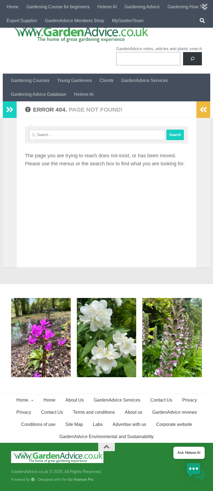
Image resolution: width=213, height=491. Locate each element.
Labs (98, 424)
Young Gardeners (74, 80)
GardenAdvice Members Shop (74, 20)
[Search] (192, 58)
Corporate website (174, 424)
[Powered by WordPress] (33, 479)
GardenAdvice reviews (174, 412)
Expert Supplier (22, 20)
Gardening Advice (142, 6)
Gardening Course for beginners (58, 6)
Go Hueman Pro (80, 479)
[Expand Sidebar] (10, 109)
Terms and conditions (94, 412)
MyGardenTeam (127, 20)
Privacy (189, 400)
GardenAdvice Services (144, 80)
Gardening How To (186, 6)
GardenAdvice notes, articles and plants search (159, 48)
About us (133, 412)
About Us (74, 400)
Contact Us (161, 400)
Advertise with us (129, 424)
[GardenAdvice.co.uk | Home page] (80, 34)
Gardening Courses (30, 80)
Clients (106, 80)
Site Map (74, 424)
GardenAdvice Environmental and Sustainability (106, 436)
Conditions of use (38, 424)
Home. (22, 400)
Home (13, 6)
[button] (196, 473)
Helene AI (107, 6)
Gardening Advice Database (38, 94)
